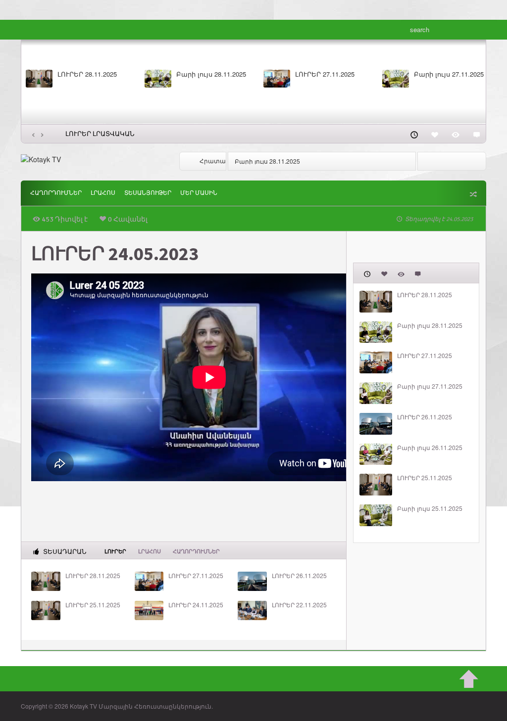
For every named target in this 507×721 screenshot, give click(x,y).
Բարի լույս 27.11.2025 (449, 74)
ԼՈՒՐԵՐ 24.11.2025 (195, 605)
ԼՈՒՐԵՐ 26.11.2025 (299, 576)
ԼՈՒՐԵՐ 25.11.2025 (92, 605)
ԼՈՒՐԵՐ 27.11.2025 (325, 74)
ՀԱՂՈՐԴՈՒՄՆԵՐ (56, 193)
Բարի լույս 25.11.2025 (429, 508)
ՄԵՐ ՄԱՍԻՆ (198, 193)
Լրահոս (103, 193)
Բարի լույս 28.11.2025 (211, 74)
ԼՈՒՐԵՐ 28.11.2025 (87, 74)
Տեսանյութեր (147, 193)
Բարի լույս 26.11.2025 (429, 447)
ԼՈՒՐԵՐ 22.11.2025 (299, 605)
